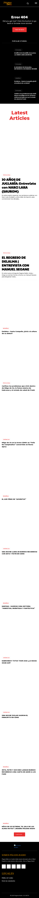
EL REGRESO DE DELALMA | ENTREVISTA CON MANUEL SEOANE (25, 68)
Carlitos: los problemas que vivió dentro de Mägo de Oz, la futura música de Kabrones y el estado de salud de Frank (25, 96)
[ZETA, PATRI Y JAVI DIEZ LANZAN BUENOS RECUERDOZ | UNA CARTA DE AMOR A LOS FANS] (19, 742)
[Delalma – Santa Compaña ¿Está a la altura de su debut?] (7, 80)
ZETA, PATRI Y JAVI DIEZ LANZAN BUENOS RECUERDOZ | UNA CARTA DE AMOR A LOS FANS (19, 772)
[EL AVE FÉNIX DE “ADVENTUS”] (19, 472)
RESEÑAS (18, 78)
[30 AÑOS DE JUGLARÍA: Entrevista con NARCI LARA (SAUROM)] (7, 52)
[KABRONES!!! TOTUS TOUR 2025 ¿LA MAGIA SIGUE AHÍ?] (19, 633)
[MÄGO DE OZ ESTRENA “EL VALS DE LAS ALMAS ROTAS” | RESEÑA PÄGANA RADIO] (19, 799)
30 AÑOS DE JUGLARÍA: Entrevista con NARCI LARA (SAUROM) (25, 54)
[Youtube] (23, 866)
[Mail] (14, 866)
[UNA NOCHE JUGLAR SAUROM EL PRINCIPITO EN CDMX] (19, 688)
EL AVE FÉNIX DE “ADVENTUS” (14, 499)
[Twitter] (19, 866)
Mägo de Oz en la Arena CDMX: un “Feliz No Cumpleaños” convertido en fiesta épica (18, 445)
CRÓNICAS (6, 439)
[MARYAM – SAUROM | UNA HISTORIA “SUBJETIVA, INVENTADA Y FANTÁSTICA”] (19, 579)
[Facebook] (4, 866)
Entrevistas (18, 50)
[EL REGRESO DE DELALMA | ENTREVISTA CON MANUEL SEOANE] (7, 66)
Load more (19, 834)
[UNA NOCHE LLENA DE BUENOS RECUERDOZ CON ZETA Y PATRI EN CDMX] (19, 524)
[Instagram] (9, 866)
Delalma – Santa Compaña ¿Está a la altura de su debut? (25, 82)
